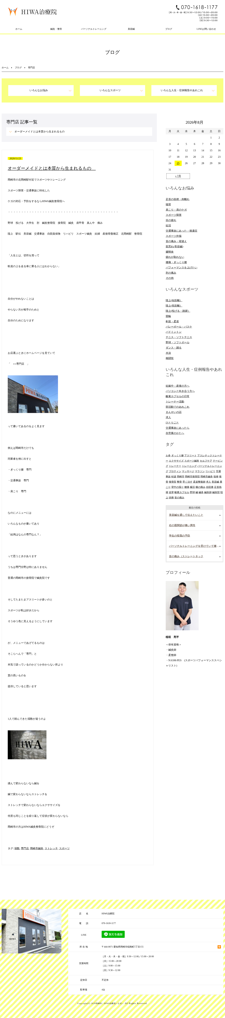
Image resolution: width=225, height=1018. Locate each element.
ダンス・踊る (174, 347)
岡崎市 (180, 476)
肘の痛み (171, 272)
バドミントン (174, 332)
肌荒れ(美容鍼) (174, 246)
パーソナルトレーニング (93, 29)
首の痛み (179, 497)
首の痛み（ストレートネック (186, 556)
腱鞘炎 (170, 251)
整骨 (179, 481)
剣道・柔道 (172, 321)
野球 (192, 492)
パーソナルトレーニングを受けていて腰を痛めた (196, 546)
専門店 (25, 848)
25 (178, 163)
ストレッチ (51, 848)
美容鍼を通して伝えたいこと (186, 515)
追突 (171, 492)
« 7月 (178, 176)
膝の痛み (200, 487)
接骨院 (172, 481)
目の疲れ (171, 220)
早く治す (187, 481)
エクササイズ (176, 460)
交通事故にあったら (177, 427)
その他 (170, 278)
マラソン (200, 471)
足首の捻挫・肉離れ (177, 199)
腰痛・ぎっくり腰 (176, 262)
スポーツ (64, 848)
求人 (168, 417)
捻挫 (215, 476)
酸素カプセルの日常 (177, 396)
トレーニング (189, 466)
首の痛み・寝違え (176, 241)
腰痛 (186, 487)
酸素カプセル (181, 492)
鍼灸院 (216, 492)
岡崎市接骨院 (192, 476)
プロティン (175, 471)
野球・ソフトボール (177, 342)
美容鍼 (131, 29)
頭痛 (171, 497)
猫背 (168, 204)
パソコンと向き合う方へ (180, 391)
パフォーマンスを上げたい (181, 267)
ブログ (168, 29)
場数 (17, 848)
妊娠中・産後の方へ (177, 385)
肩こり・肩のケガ (176, 209)
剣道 (173, 476)
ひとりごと (172, 422)
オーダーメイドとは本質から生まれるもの (40, 131)
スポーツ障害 (174, 215)
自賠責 (209, 487)
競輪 (168, 316)
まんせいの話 (174, 412)
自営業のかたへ (175, 433)
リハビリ (210, 471)
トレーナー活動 (175, 401)
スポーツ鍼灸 (191, 460)
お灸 (168, 455)
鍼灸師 (208, 492)
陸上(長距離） (174, 305)
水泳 (168, 353)
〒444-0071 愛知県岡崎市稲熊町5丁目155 (122, 947)
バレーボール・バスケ (179, 326)
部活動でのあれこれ (177, 406)
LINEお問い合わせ (206, 29)
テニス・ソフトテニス (179, 337)
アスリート (190, 455)
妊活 (168, 225)
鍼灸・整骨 (56, 29)
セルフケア (206, 460)
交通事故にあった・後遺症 (181, 230)
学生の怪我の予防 (179, 535)
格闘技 (170, 358)
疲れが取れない (175, 257)
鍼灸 (201, 492)
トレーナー (175, 466)
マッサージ (188, 471)
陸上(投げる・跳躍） (178, 310)
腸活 (192, 487)
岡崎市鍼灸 (36, 848)
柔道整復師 (199, 481)
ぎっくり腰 (177, 455)
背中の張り (177, 487)
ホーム (18, 29)
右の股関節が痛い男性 (182, 525)
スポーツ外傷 (174, 236)
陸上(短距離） (174, 300)
